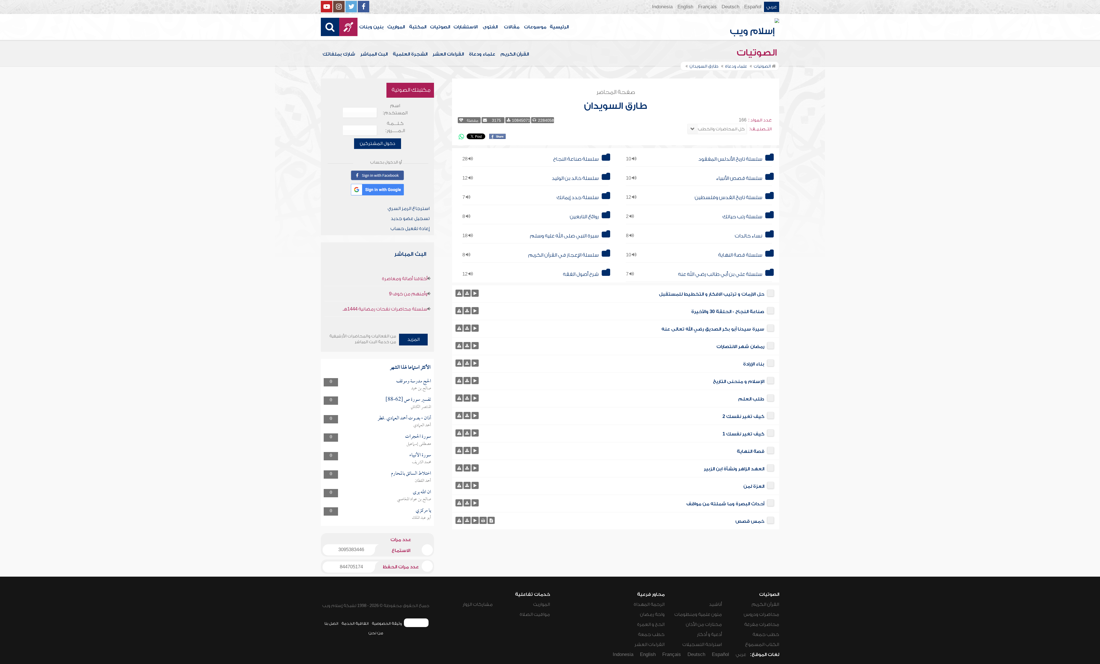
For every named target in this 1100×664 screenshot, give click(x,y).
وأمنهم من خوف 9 (408, 293)
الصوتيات (440, 27)
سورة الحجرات (418, 436)
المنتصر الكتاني (421, 407)
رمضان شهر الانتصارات (740, 346)
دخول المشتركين (377, 143)
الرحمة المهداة (649, 604)
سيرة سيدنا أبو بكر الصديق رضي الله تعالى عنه (712, 329)
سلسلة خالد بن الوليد (575, 178)
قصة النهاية (750, 451)
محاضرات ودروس (761, 614)
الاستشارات (465, 27)
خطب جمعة (766, 634)
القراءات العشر (448, 54)
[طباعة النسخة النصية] (483, 520)
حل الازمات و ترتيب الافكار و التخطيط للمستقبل (711, 294)
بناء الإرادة (753, 364)
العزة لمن (753, 486)
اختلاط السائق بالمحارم (411, 473)
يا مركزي (423, 510)
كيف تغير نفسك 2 (743, 416)
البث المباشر (374, 54)
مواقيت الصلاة (535, 614)
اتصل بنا (331, 623)
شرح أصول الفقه (581, 274)
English (685, 6)
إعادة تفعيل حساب (410, 228)
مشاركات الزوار (478, 604)
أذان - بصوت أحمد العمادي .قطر (404, 418)
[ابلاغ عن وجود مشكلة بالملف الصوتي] (459, 293)
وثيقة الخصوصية (387, 623)
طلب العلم (751, 399)
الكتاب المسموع (762, 644)
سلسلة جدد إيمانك (578, 197)
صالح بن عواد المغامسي (414, 499)
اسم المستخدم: (395, 109)
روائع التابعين (584, 216)
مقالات (511, 27)
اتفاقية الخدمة (355, 623)
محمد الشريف (421, 462)
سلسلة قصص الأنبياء (739, 178)
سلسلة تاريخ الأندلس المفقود (730, 159)
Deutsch (730, 6)
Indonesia (662, 6)
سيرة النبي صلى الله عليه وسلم (564, 236)
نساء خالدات (748, 236)
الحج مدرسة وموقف (413, 381)
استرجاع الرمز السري (409, 208)
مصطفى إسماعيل (418, 444)
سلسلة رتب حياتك (742, 216)
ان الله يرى (422, 492)
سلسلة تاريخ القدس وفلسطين (728, 197)
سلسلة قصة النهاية (740, 255)
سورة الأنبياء (420, 455)
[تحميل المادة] (467, 293)
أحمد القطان (423, 481)
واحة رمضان (652, 614)
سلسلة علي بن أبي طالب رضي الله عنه (720, 274)
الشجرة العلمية (410, 54)
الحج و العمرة (651, 624)
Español (752, 6)
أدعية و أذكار (709, 634)
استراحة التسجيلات (702, 644)
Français (707, 6)
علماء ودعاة (482, 54)
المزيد (413, 339)
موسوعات (535, 27)
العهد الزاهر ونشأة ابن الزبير (734, 469)
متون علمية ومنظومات (698, 614)
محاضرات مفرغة (761, 624)
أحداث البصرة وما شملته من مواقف (725, 503)
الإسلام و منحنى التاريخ (738, 381)
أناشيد (715, 604)
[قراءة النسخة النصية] (491, 520)
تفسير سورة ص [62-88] (408, 399)
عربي (771, 6)
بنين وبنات (371, 27)
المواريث (396, 27)
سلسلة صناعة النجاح (576, 159)
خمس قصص (749, 521)
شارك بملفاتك (339, 54)
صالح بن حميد (421, 388)
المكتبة (417, 27)
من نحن (375, 633)
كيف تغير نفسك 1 (743, 434)
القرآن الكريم (514, 54)
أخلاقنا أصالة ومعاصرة (404, 278)
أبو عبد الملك (421, 517)
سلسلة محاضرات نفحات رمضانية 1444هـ (385, 309)
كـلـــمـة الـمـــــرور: (395, 127)
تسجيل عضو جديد (410, 218)
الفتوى (490, 27)
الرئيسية (559, 27)
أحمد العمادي (422, 425)
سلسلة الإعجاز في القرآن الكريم (563, 255)
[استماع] (475, 293)
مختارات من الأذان (704, 624)
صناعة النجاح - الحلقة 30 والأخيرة (727, 311)
